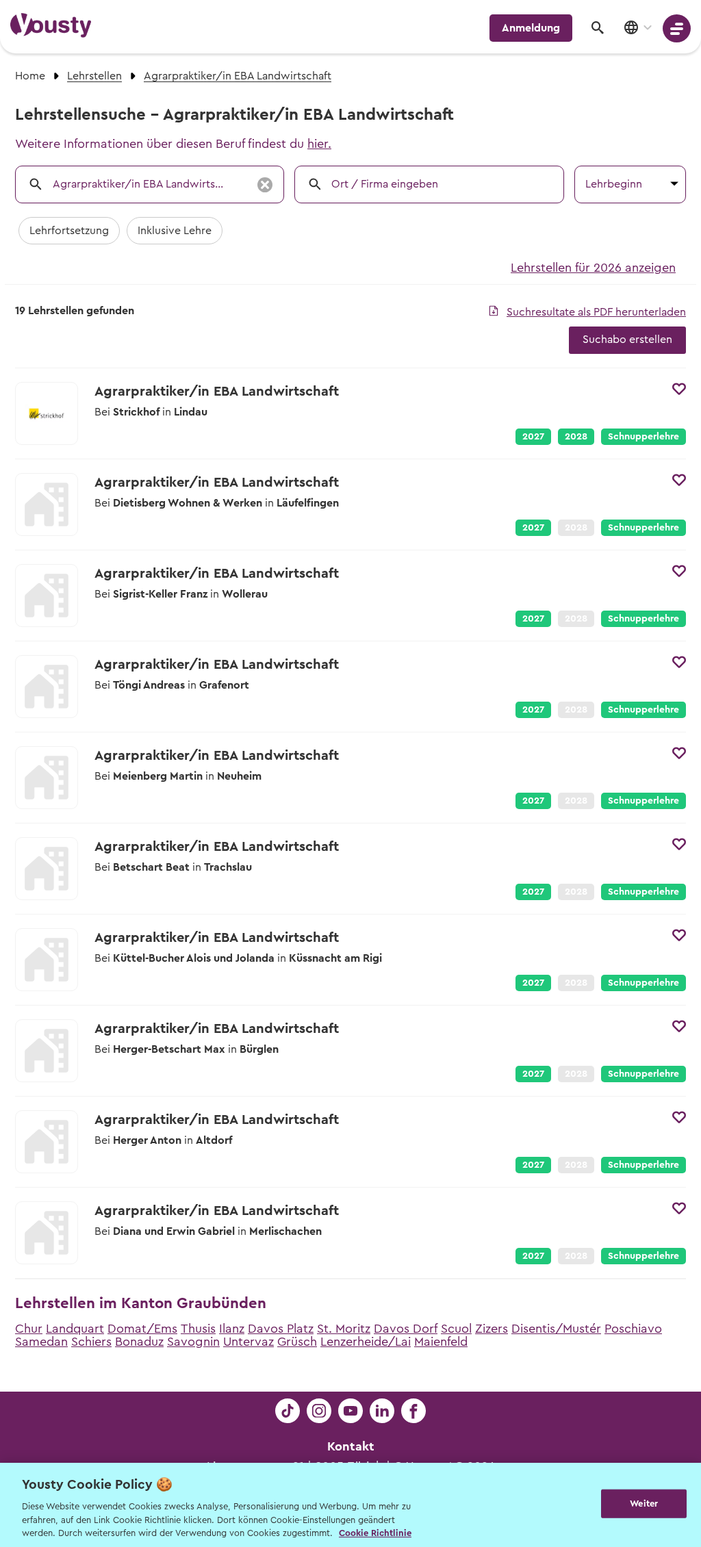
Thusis (198, 1328)
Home (30, 76)
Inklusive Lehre (175, 230)
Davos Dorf (405, 1328)
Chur (28, 1328)
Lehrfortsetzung (69, 230)
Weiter (644, 1503)
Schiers (91, 1341)
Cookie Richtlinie (375, 1533)
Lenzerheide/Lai (365, 1341)
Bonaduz (139, 1341)
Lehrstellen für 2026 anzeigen (593, 267)
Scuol (456, 1328)
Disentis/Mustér (556, 1328)
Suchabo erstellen (627, 339)
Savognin (193, 1341)
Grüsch (297, 1341)
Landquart (75, 1328)
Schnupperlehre (643, 437)
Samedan (41, 1341)
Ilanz (231, 1328)
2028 (576, 437)
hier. (319, 144)
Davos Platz (281, 1328)
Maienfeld (441, 1341)
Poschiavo (633, 1328)
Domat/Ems (142, 1328)
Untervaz (248, 1341)
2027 (533, 437)
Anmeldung (531, 28)
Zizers (491, 1328)
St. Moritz (343, 1328)
